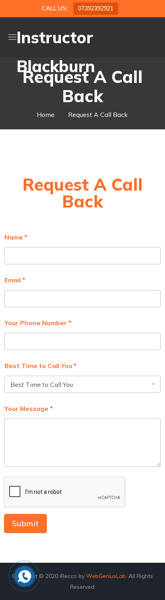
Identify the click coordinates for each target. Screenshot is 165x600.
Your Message (28, 409)
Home (45, 115)
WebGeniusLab (106, 576)
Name (15, 237)
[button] (153, 37)
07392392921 (95, 8)
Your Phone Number (37, 323)
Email (14, 280)
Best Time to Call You (40, 366)
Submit (25, 523)
